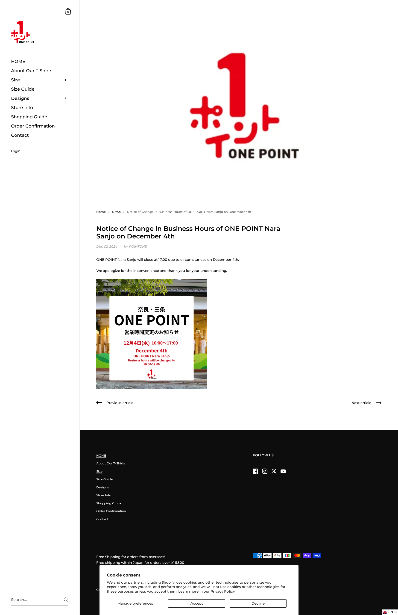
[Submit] (66, 599)
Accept (196, 603)
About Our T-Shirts (110, 463)
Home (101, 212)
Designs (102, 487)
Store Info (103, 495)
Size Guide (104, 479)
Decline (258, 603)
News (116, 212)
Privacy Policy (223, 591)
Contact (102, 519)
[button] (390, 612)
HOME (101, 455)
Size (99, 471)
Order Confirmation (111, 511)
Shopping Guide (108, 503)
